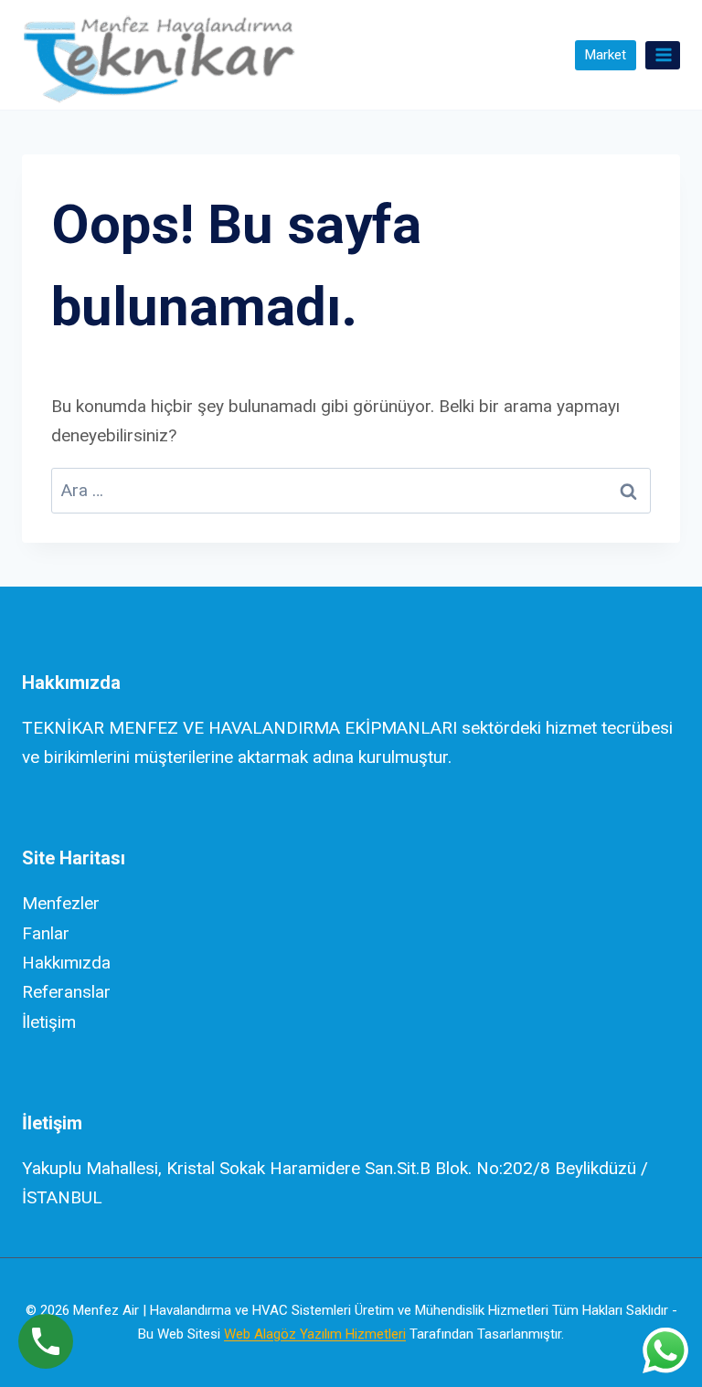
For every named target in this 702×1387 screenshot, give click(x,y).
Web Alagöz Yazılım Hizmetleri (315, 1334)
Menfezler (61, 903)
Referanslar (66, 991)
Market (605, 55)
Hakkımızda (66, 962)
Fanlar (45, 933)
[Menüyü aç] (662, 55)
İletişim (49, 1021)
